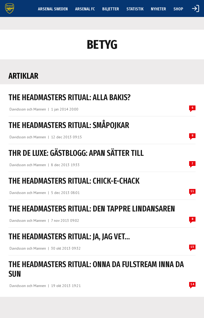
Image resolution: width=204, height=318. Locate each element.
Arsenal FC (85, 8)
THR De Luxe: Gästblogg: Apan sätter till (76, 153)
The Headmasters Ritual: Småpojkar (68, 125)
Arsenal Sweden (53, 8)
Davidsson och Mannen (28, 109)
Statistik (134, 8)
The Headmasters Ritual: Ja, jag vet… (69, 236)
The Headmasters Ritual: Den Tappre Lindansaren (91, 209)
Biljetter (110, 8)
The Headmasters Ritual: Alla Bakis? (69, 97)
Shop (178, 8)
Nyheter (158, 8)
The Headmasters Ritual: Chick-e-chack (73, 181)
